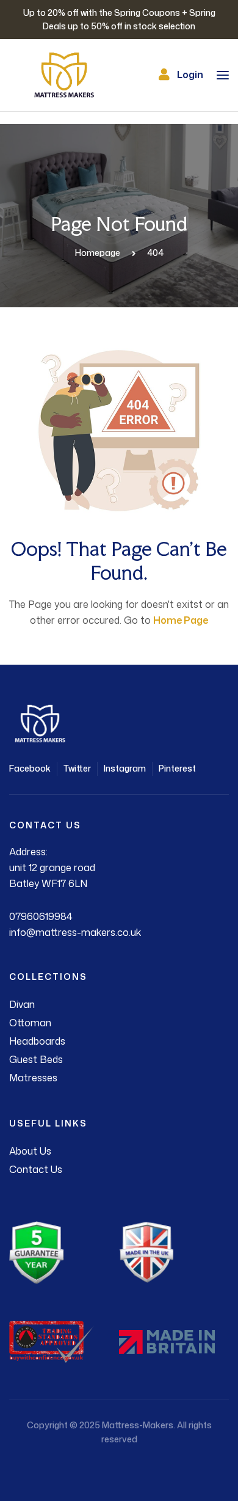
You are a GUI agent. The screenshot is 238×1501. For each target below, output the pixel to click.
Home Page (180, 620)
